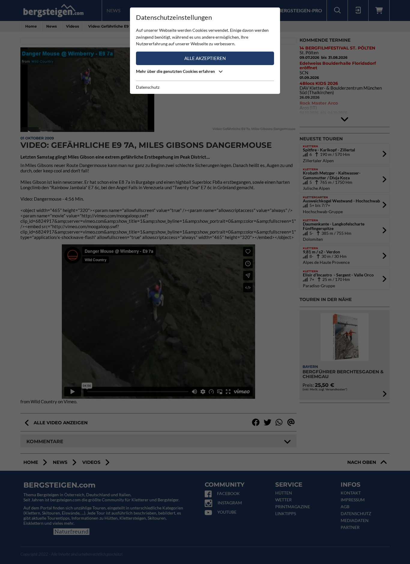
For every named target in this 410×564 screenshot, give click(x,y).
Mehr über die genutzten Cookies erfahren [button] (176, 71)
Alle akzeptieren (205, 58)
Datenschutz (147, 87)
